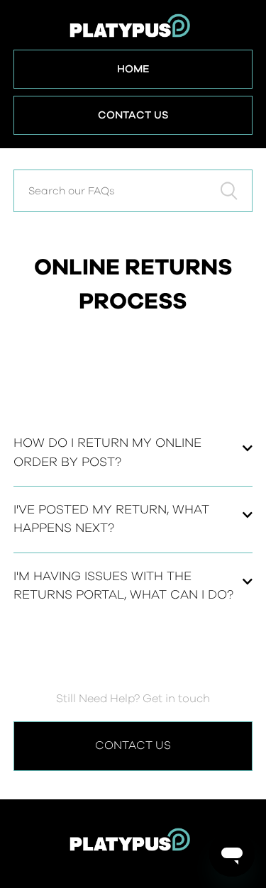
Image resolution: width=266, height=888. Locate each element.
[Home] (133, 847)
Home (133, 69)
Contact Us (133, 115)
